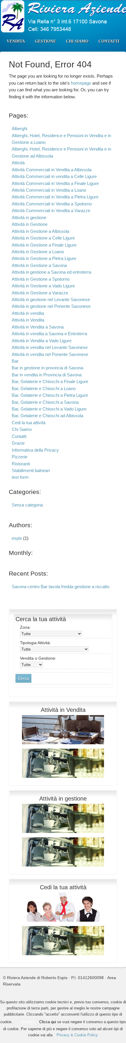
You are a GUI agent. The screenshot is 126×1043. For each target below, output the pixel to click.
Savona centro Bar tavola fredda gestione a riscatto (60, 586)
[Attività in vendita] (63, 745)
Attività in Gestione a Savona (39, 265)
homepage (81, 83)
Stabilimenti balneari (31, 470)
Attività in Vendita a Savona (38, 326)
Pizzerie (19, 456)
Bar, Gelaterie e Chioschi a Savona (45, 402)
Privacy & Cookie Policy (77, 1035)
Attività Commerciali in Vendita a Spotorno (52, 203)
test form (20, 477)
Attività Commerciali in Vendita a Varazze (51, 210)
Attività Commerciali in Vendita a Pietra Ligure (55, 196)
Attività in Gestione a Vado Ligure (43, 285)
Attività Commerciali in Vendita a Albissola (51, 169)
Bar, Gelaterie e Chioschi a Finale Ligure (50, 381)
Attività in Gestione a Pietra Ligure (44, 258)
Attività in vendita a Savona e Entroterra (49, 333)
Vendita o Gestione (38, 658)
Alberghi (19, 128)
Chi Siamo (77, 41)
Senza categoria (27, 504)
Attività (18, 162)
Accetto (28, 1022)
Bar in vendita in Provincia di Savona (46, 374)
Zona (25, 627)
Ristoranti (21, 463)
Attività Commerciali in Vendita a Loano (49, 190)
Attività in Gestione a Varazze (40, 292)
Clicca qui (47, 1022)
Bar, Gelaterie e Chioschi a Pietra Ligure (50, 395)
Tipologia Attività (35, 642)
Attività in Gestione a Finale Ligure (44, 244)
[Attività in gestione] (63, 834)
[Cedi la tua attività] (63, 923)
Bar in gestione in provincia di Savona (47, 367)
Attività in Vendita (28, 319)
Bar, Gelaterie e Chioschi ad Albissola (47, 415)
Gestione (45, 41)
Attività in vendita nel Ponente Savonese (50, 354)
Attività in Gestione (29, 224)
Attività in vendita (28, 313)
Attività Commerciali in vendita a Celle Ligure (54, 176)
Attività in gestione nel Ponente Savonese (51, 306)
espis (17, 538)
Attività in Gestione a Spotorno (40, 279)
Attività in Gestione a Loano (38, 251)
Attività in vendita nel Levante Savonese (50, 347)
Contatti (108, 41)
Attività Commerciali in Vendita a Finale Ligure (55, 183)
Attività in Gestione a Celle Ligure (43, 237)
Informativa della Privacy (35, 450)
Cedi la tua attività (28, 422)
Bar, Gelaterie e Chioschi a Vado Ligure (49, 408)
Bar (15, 361)
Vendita (16, 41)
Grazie (18, 443)
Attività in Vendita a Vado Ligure (41, 340)
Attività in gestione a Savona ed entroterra (51, 272)
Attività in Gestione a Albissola (40, 231)
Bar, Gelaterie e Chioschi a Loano (44, 388)
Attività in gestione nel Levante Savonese (51, 299)
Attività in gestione (29, 217)
